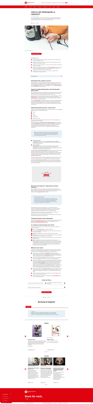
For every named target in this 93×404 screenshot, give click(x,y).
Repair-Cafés (40, 191)
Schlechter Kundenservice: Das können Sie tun (33, 369)
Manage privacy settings (46, 176)
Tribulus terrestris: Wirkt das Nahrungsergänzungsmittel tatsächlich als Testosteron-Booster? (58, 369)
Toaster (48, 85)
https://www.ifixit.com (40, 221)
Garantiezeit (37, 123)
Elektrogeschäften (34, 96)
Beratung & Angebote (36, 53)
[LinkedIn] (27, 399)
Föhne (55, 84)
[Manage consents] (91, 402)
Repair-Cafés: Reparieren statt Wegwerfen (34, 287)
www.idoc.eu (53, 221)
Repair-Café (45, 230)
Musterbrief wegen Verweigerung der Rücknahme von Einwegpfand (43, 312)
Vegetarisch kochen (31, 339)
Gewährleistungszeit (50, 122)
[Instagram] (25, 399)
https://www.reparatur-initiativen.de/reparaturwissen (39, 222)
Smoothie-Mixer (58, 85)
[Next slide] (67, 336)
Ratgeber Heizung (50, 339)
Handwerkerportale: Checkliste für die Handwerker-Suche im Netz (54, 283)
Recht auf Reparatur (55, 275)
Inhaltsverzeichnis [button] (34, 76)
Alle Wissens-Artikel (46, 292)
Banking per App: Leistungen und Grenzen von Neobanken (46, 369)
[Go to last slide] (25, 336)
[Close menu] (10, 393)
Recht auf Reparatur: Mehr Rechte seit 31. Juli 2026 (35, 283)
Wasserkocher (36, 85)
